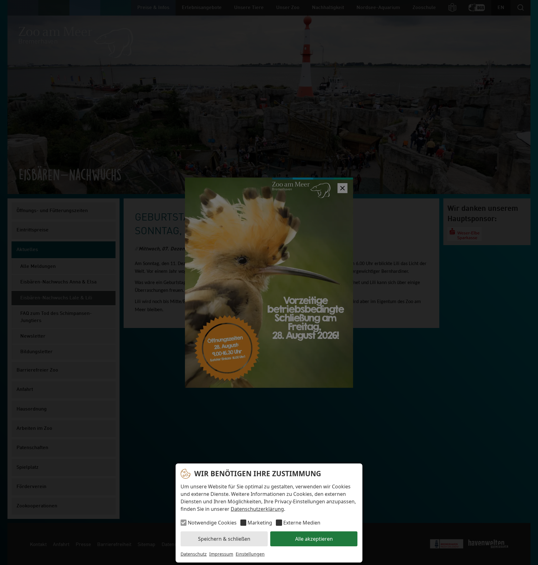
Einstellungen (250, 554)
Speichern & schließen (224, 538)
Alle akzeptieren (314, 538)
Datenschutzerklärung (257, 509)
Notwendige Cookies (212, 522)
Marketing (260, 522)
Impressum (221, 554)
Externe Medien (301, 522)
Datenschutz (194, 554)
